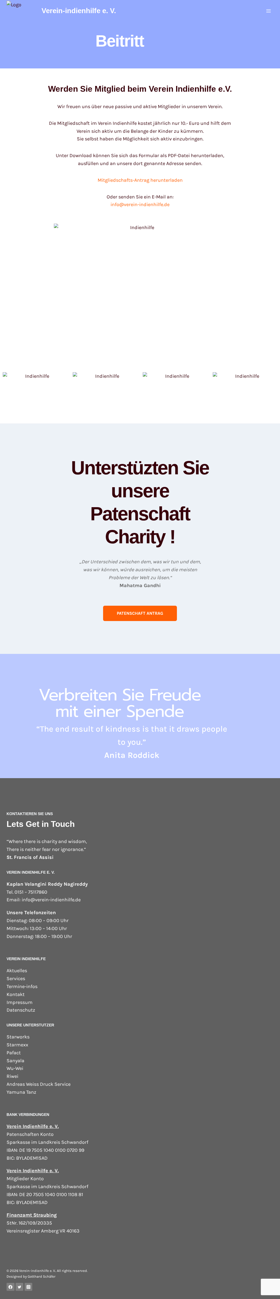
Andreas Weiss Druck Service (39, 1084)
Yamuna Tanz (21, 1092)
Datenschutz (21, 1010)
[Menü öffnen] (268, 11)
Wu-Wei (15, 1068)
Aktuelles (17, 971)
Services (16, 978)
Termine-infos (22, 986)
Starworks (18, 1037)
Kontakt (16, 994)
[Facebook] (10, 1287)
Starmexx (17, 1045)
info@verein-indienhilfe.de (140, 204)
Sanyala (15, 1061)
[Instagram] (29, 1287)
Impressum (20, 1002)
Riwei (12, 1076)
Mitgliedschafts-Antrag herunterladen (140, 180)
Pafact (14, 1053)
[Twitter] (20, 1287)
